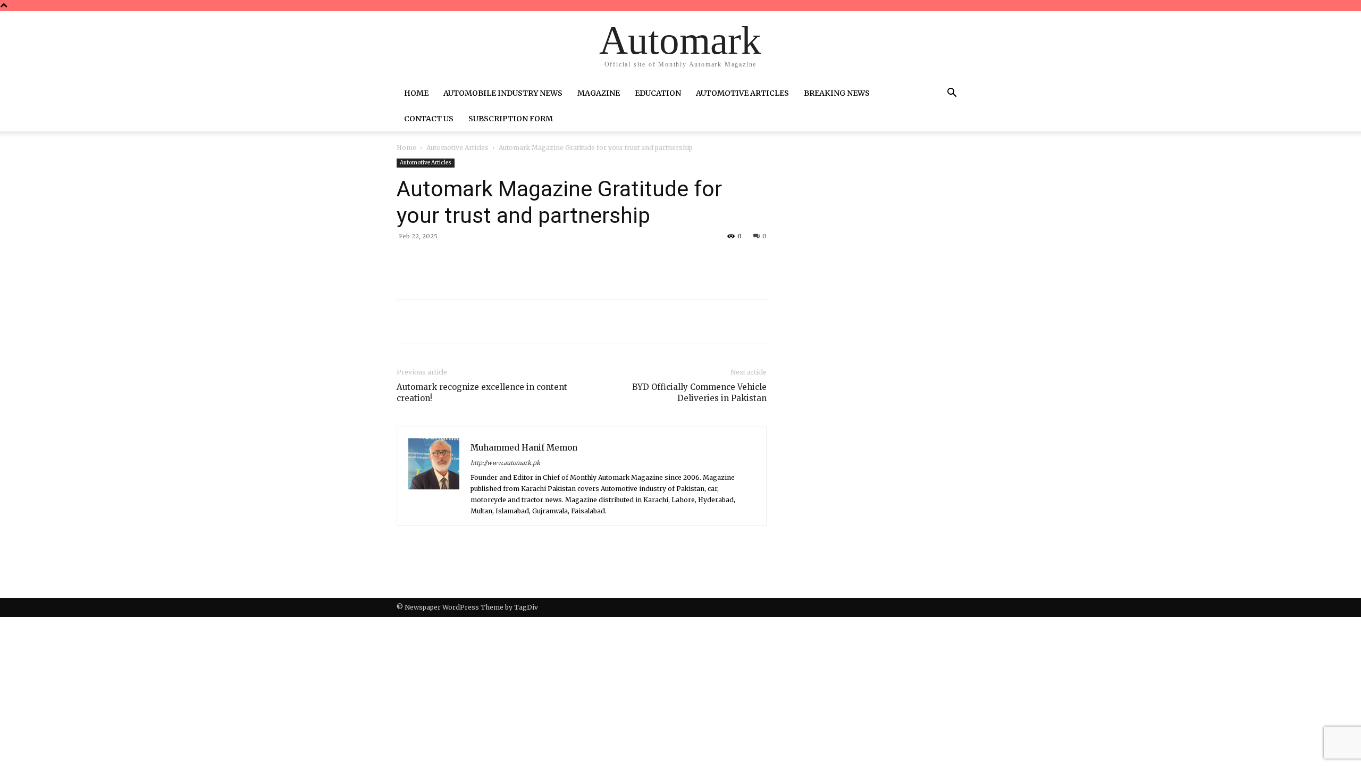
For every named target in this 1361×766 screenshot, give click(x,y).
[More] (570, 260)
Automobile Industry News (502, 93)
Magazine (598, 93)
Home (416, 93)
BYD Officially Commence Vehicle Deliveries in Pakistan (699, 392)
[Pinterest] (521, 260)
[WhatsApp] (545, 260)
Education (658, 93)
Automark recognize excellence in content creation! (482, 392)
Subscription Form (510, 118)
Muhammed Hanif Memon (524, 448)
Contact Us (428, 118)
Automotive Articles (742, 93)
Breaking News (837, 93)
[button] (951, 94)
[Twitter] (496, 260)
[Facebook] (472, 260)
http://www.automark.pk (505, 463)
